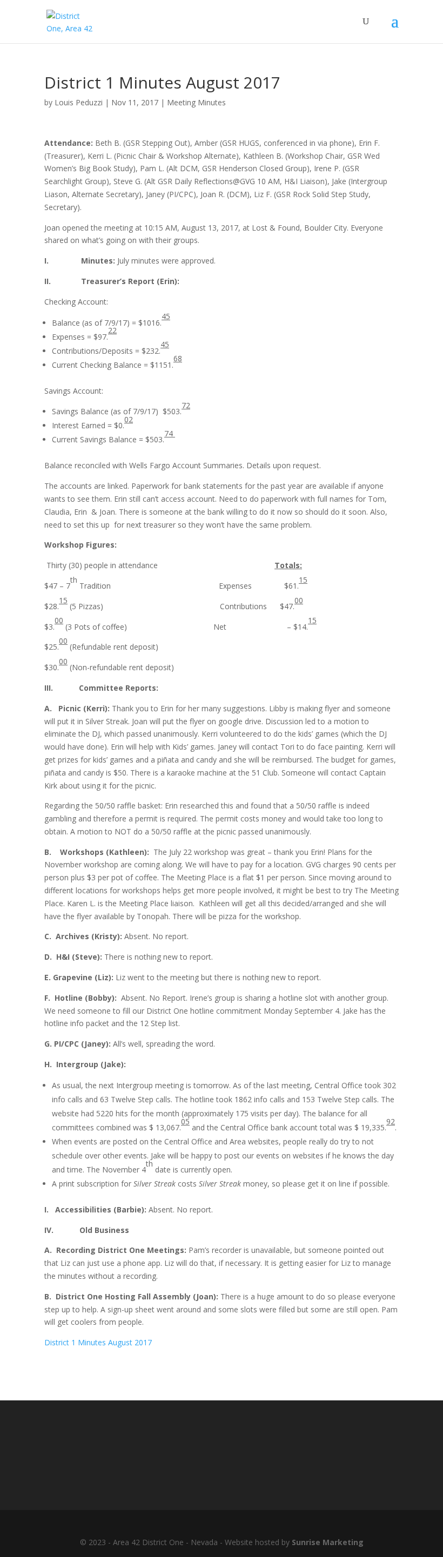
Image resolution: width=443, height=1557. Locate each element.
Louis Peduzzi (79, 102)
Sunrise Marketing (328, 1542)
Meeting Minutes (196, 102)
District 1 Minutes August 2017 (98, 1342)
